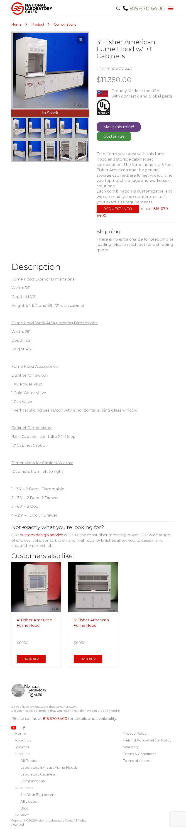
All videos (28, 801)
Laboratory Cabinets (37, 774)
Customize (114, 136)
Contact (22, 815)
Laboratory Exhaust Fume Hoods (48, 767)
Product (37, 24)
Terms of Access (137, 760)
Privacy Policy (135, 733)
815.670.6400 (55, 718)
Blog (24, 808)
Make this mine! (118, 126)
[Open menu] (170, 8)
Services (22, 747)
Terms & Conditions (139, 754)
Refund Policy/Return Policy (147, 740)
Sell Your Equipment (38, 794)
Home (16, 24)
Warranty (131, 747)
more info (31, 658)
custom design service (41, 535)
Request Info (117, 209)
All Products (30, 760)
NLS (32, 690)
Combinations (65, 24)
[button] (81, 40)
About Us (23, 740)
